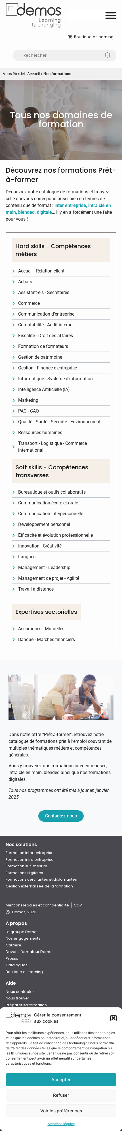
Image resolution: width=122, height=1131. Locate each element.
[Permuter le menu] (110, 15)
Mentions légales (61, 1124)
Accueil (33, 73)
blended (26, 212)
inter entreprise (70, 205)
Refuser (61, 1095)
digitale (44, 212)
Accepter (61, 1079)
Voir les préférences (61, 1110)
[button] (113, 1018)
